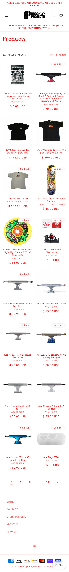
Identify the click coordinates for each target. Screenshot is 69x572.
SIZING (10, 501)
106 (48, 482)
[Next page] (57, 482)
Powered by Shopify (47, 566)
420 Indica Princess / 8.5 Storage (51, 199)
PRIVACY (11, 532)
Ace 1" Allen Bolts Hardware (51, 250)
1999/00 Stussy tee (18, 198)
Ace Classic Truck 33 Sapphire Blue (17, 458)
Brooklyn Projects (28, 566)
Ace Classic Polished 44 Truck (51, 407)
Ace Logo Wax (51, 457)
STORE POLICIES (16, 517)
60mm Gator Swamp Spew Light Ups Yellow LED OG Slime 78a (17, 252)
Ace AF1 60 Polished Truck (51, 303)
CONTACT (12, 509)
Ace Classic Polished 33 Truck (18, 407)
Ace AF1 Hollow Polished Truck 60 (17, 356)
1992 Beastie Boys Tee (17, 150)
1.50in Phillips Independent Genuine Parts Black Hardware (18, 96)
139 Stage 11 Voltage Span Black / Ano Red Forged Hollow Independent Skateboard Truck (51, 97)
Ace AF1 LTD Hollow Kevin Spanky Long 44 (51, 356)
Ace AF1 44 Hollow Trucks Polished (17, 304)
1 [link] (12, 482)
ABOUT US (12, 524)
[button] (6, 15)
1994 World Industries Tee (51, 150)
